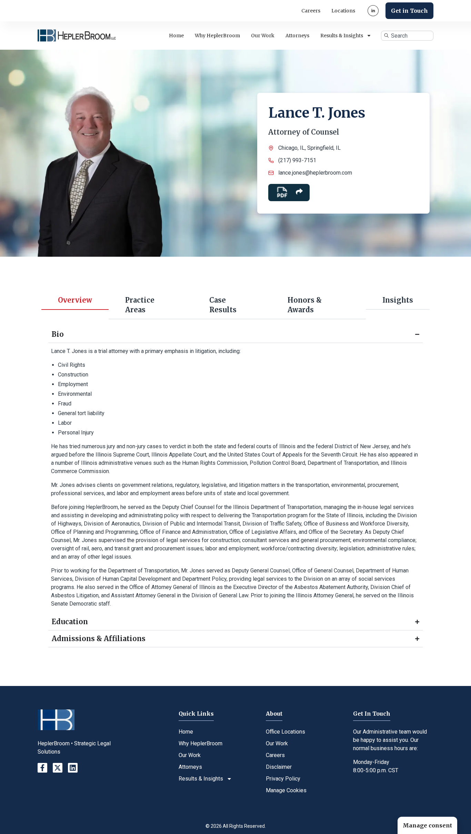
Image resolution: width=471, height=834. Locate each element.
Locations (343, 11)
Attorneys (297, 35)
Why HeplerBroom (217, 35)
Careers (310, 11)
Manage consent (427, 825)
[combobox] (407, 36)
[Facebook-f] (42, 768)
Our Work (262, 35)
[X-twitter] (57, 768)
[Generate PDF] (282, 192)
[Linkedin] (73, 768)
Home (176, 35)
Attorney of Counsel (303, 132)
